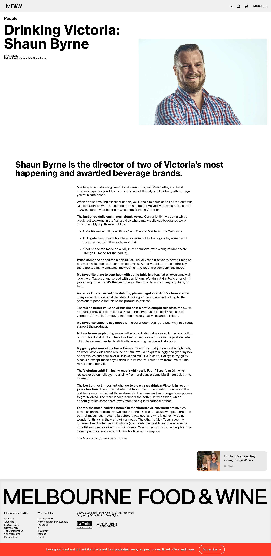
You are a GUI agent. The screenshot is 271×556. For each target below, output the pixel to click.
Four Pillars (119, 231)
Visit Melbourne (12, 533)
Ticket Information (13, 530)
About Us (9, 518)
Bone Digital (112, 515)
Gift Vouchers (11, 527)
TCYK (93, 515)
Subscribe (210, 549)
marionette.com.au (114, 438)
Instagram (43, 530)
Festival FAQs (11, 524)
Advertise (9, 521)
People (11, 18)
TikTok (41, 537)
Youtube (42, 533)
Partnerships (11, 537)
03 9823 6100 (45, 518)
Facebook (43, 524)
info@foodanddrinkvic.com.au (53, 521)
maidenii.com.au (88, 438)
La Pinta (124, 312)
